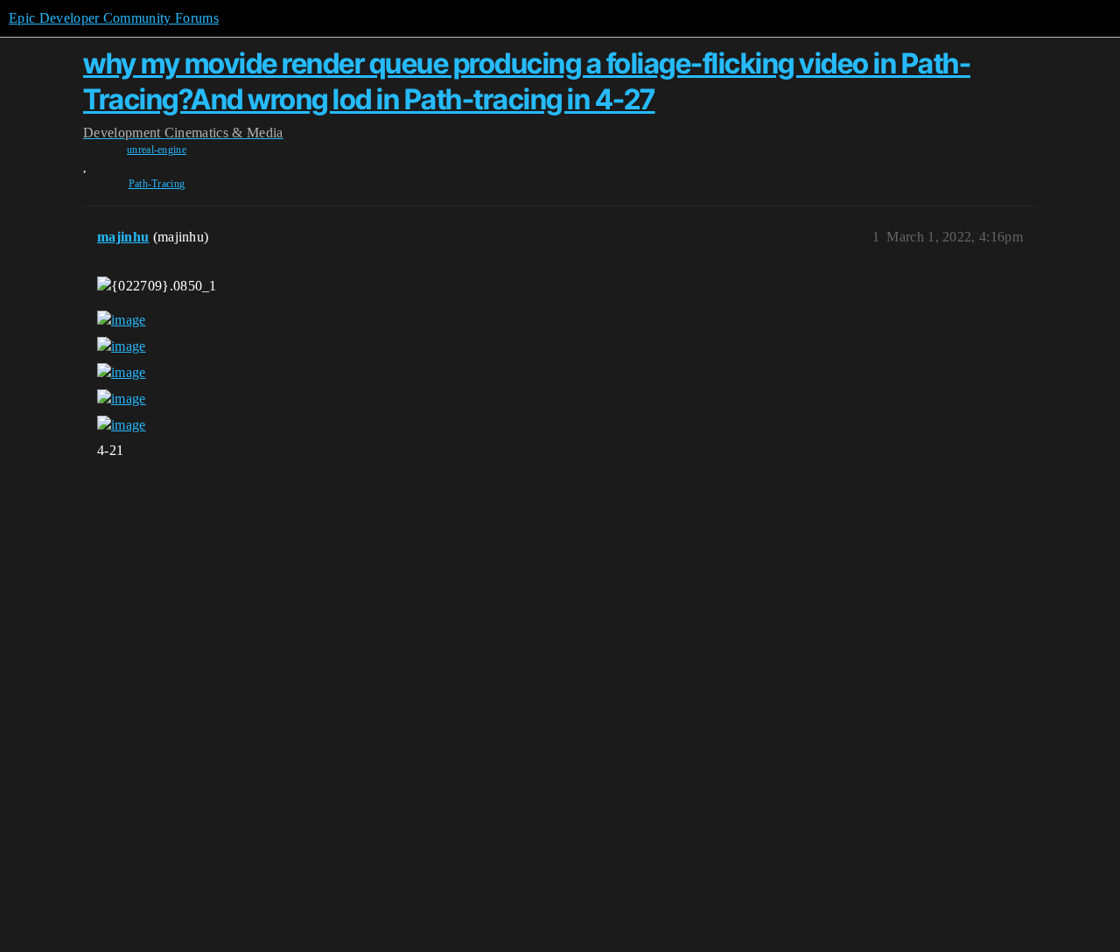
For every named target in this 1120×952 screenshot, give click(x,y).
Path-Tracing (157, 184)
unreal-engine (156, 150)
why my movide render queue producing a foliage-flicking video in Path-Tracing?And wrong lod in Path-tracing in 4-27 (526, 81)
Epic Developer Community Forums (114, 17)
